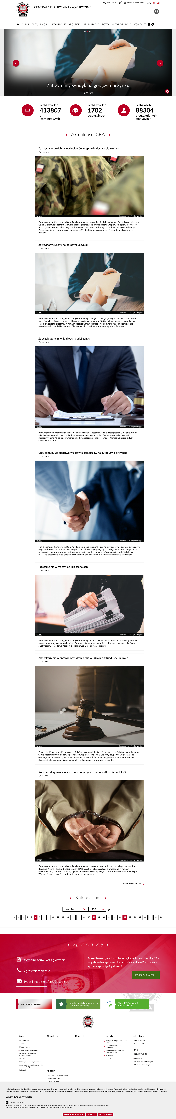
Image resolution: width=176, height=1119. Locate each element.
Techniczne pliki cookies (16, 1102)
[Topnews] (16, 63)
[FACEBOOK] (149, 24)
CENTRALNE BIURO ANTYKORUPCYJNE (62, 7)
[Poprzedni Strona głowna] (18, 1004)
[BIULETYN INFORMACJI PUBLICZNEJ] (158, 3)
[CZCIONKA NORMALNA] (146, 3)
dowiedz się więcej (144, 975)
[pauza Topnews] (167, 91)
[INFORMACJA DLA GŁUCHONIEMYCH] (120, 3)
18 (93, 916)
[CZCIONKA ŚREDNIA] (148, 3)
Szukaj (109, 909)
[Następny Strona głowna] (155, 1004)
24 (124, 916)
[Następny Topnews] (160, 63)
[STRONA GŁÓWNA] (18, 24)
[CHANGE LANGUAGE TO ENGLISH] (154, 3)
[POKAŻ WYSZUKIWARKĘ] (157, 11)
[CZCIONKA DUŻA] (150, 3)
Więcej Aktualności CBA (132, 884)
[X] (153, 24)
